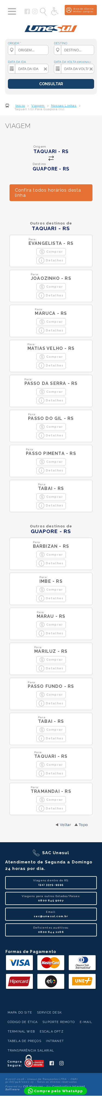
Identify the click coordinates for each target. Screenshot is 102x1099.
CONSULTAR (51, 84)
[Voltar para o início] (51, 26)
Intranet (55, 1041)
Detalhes (55, 260)
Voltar (65, 825)
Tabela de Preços (24, 1041)
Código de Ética (23, 1022)
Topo (83, 825)
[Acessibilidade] (55, 11)
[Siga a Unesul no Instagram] (35, 13)
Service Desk (49, 1012)
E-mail (86, 1022)
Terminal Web (21, 1031)
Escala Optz (52, 1031)
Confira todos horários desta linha (48, 193)
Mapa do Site (20, 1012)
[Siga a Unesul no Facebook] (27, 13)
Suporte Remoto (58, 1022)
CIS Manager (33, 1086)
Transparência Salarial (31, 1050)
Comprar (54, 252)
